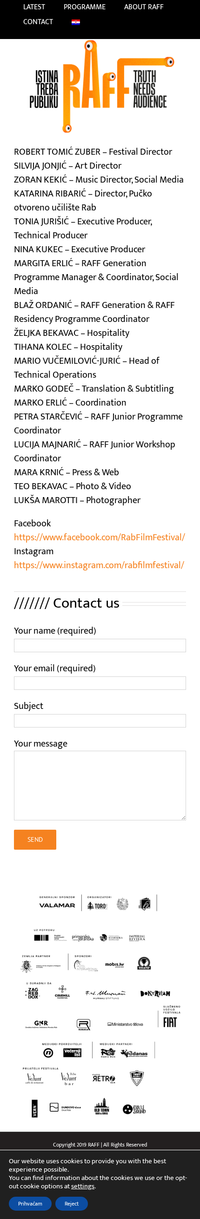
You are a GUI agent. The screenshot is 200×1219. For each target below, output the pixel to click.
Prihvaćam (30, 1203)
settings (82, 1186)
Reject (72, 1203)
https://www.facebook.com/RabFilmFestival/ (99, 537)
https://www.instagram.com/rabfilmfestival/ (99, 565)
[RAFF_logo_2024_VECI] (100, 44)
